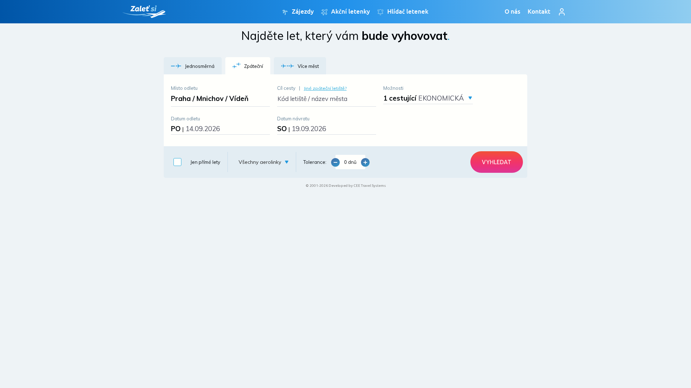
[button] (193, 65)
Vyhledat (496, 162)
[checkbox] (195, 162)
